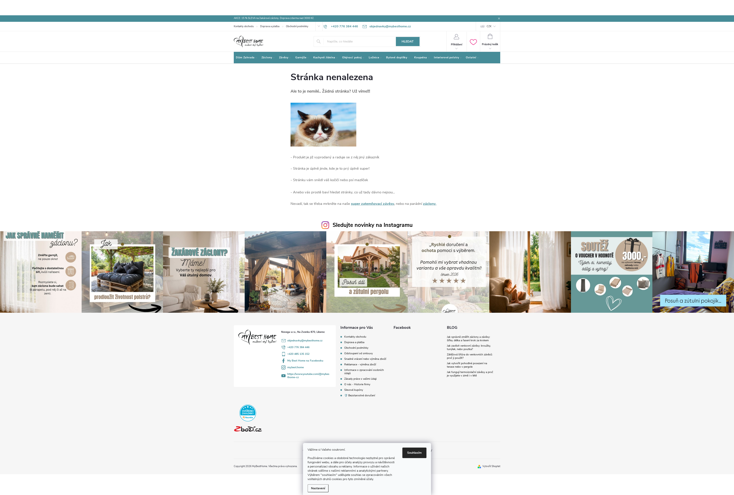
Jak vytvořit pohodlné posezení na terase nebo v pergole (467, 365)
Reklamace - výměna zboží (360, 364)
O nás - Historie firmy (357, 384)
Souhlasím (414, 453)
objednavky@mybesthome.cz (304, 340)
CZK (489, 26)
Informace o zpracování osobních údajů (364, 371)
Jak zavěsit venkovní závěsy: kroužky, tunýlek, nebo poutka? (469, 347)
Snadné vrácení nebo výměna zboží (365, 359)
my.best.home (295, 367)
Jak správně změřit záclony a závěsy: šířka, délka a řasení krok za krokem (468, 338)
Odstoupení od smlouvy (358, 353)
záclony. (429, 203)
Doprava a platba (269, 26)
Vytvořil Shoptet (491, 466)
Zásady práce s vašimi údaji (360, 379)
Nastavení (318, 488)
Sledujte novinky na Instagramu (373, 225)
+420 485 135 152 (298, 354)
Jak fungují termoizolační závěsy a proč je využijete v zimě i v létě (470, 373)
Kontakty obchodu (244, 26)
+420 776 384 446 (298, 347)
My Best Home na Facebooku (305, 360)
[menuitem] (246, 57)
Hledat (408, 41)
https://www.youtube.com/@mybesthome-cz (308, 375)
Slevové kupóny (353, 390)
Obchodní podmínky (297, 26)
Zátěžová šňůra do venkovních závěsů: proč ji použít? (470, 356)
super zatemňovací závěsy (372, 203)
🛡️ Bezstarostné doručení (359, 395)
